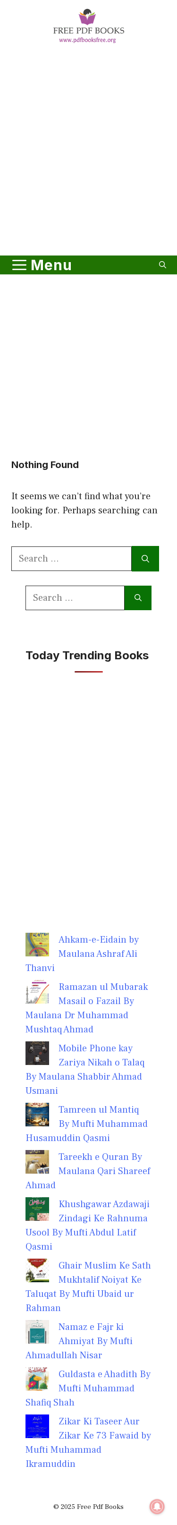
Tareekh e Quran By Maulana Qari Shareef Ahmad (87, 1171)
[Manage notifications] (157, 1506)
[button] (162, 265)
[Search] (145, 558)
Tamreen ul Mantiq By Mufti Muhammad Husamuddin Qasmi (86, 1124)
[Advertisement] (88, 151)
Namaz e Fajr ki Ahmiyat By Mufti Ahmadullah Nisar (79, 1341)
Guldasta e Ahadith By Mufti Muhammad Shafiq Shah (88, 1388)
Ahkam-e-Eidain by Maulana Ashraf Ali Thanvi (82, 954)
